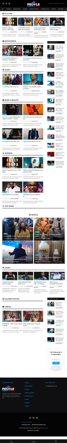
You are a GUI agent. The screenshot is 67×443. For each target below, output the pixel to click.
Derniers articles (52, 42)
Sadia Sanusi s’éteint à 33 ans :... (33, 141)
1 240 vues (5, 321)
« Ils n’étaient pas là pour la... (10, 86)
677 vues (20, 279)
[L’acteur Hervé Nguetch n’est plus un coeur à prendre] (9, 22)
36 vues (4, 25)
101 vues (49, 93)
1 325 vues (49, 332)
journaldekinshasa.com (39, 424)
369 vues (4, 138)
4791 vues (25, 55)
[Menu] (3, 9)
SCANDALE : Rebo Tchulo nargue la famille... (12, 324)
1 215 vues (26, 321)
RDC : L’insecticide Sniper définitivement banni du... (48, 258)
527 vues (52, 279)
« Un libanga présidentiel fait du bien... (16, 259)
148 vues (49, 84)
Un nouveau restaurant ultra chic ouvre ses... (32, 59)
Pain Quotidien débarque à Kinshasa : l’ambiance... (10, 59)
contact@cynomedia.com (51, 386)
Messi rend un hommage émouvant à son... (56, 283)
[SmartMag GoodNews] (33, 3)
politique (59, 369)
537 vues (25, 84)
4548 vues (5, 55)
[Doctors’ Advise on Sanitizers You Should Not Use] (50, 47)
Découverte (17, 9)
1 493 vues (49, 305)
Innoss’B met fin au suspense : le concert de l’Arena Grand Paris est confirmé (59, 118)
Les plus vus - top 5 (53, 298)
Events (25, 9)
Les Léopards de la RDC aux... (11, 141)
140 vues (52, 25)
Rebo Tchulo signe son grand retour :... (31, 324)
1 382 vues (5, 84)
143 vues (4, 191)
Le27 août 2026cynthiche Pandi (10, 238)
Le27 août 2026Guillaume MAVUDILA (42, 238)
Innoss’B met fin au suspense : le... (32, 195)
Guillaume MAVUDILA (36, 90)
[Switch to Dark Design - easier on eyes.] (56, 440)
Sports (54, 9)
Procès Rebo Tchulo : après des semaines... (24, 28)
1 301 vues (36, 279)
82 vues (25, 167)
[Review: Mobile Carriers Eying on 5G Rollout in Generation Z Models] (17, 229)
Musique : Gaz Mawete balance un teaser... (32, 87)
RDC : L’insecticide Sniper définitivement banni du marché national (59, 91)
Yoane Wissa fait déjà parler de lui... (24, 283)
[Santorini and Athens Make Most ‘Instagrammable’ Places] (12, 316)
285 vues (25, 191)
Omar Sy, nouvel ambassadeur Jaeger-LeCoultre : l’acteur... (11, 117)
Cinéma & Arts (45, 9)
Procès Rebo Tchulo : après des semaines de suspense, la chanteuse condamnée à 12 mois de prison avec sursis (60, 56)
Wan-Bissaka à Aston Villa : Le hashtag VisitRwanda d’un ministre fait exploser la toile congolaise (59, 339)
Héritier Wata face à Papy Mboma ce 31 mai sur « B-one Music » (59, 330)
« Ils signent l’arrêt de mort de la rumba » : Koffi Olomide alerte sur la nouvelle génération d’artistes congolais (59, 127)
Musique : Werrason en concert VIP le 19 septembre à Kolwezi (59, 162)
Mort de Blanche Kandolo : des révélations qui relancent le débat (59, 303)
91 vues (20, 25)
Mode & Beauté (34, 9)
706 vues (25, 138)
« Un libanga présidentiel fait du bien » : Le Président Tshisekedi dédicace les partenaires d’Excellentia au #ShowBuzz (59, 83)
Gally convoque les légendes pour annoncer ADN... (33, 171)
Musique (61, 9)
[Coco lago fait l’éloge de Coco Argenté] (12, 50)
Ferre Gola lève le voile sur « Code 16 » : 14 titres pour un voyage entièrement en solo (59, 312)
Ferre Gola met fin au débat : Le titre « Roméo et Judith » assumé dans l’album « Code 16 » (59, 109)
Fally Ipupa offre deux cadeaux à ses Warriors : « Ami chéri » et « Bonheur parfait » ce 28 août (60, 154)
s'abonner (56, 363)
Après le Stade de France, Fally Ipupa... (8, 28)
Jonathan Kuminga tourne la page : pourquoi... (55, 29)
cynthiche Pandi (14, 62)
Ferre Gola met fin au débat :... (11, 194)
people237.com (26, 424)
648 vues (4, 114)
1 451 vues (49, 314)
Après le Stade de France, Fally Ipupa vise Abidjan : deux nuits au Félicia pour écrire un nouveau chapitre (59, 47)
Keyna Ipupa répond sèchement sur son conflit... (40, 29)
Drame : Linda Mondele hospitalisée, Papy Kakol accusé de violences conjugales (60, 136)
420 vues (25, 114)
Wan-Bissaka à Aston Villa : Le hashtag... (40, 283)
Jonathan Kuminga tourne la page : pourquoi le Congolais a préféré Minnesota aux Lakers (60, 74)
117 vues (36, 25)
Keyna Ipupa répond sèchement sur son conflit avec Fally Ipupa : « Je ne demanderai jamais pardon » (59, 65)
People (9, 9)
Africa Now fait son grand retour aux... (32, 117)
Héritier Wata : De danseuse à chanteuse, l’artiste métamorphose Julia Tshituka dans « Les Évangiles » (59, 145)
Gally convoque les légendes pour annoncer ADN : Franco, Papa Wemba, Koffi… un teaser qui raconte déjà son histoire (59, 100)
